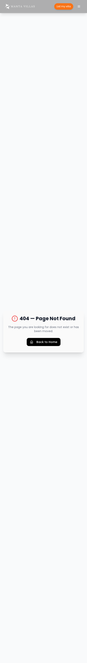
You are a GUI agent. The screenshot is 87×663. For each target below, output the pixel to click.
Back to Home (46, 342)
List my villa (64, 6)
